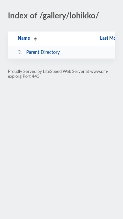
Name (24, 38)
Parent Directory (43, 52)
